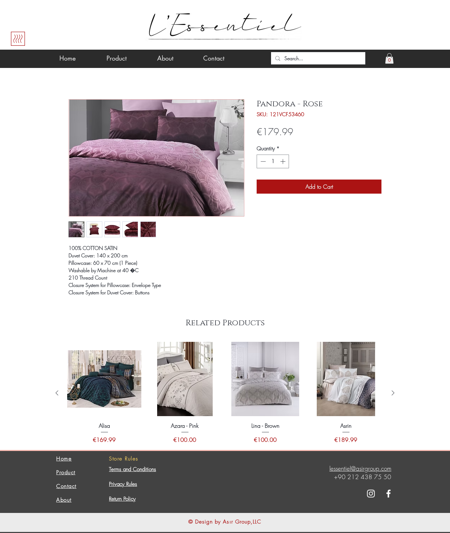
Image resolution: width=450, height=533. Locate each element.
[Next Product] (393, 393)
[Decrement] (262, 161)
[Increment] (283, 161)
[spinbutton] (273, 161)
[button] (389, 58)
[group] (225, 392)
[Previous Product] (57, 393)
